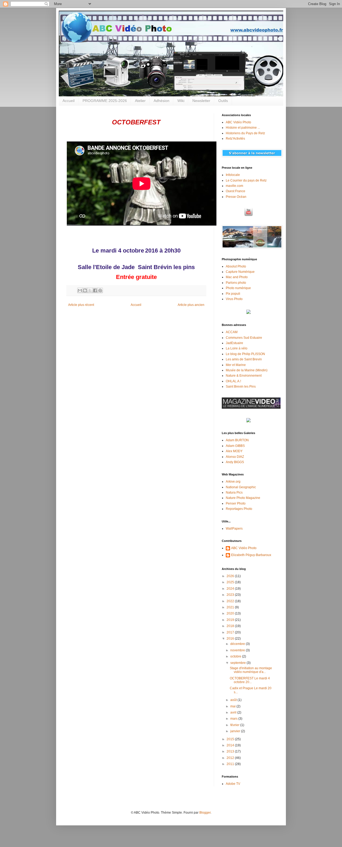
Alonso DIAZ (235, 457)
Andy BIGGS (235, 462)
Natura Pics (234, 492)
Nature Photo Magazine (243, 498)
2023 (231, 595)
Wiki (180, 101)
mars (234, 718)
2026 (231, 576)
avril (233, 712)
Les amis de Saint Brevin (244, 359)
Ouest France (235, 191)
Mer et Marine (236, 365)
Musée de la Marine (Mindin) (246, 370)
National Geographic (241, 487)
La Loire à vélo (236, 348)
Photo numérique (238, 288)
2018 (231, 626)
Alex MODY (234, 451)
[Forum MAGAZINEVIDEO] (251, 407)
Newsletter (201, 101)
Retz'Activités (235, 138)
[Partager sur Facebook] (95, 290)
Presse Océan (236, 197)
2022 (231, 601)
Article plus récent (81, 305)
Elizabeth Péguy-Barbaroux (251, 555)
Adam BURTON (237, 440)
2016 (231, 638)
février (235, 725)
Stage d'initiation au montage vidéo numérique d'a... (251, 670)
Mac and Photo (237, 277)
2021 (231, 607)
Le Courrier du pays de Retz (246, 180)
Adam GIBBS (235, 446)
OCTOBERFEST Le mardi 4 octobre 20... (250, 680)
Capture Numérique (240, 272)
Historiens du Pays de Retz (245, 133)
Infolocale (233, 175)
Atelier (140, 101)
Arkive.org (233, 481)
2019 (231, 620)
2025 (231, 582)
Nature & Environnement (244, 375)
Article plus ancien (191, 305)
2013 (231, 751)
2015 (231, 739)
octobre (236, 656)
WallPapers (234, 528)
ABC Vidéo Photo (238, 122)
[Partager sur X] (90, 290)
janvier (235, 731)
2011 (231, 764)
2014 (231, 745)
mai (233, 706)
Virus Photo (234, 299)
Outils (223, 101)
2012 (231, 758)
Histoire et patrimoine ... (243, 127)
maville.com (234, 186)
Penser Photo (236, 503)
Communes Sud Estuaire (244, 338)
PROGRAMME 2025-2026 (105, 101)
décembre (238, 644)
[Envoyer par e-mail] (80, 290)
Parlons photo (236, 283)
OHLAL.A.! (233, 381)
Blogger (205, 812)
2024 (231, 588)
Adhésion (161, 101)
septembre (238, 663)
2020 (231, 613)
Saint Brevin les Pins (241, 386)
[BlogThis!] (85, 290)
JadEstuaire (234, 343)
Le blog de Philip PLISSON (245, 354)
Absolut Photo (236, 266)
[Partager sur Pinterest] (100, 290)
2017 (231, 632)
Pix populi (233, 294)
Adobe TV (233, 784)
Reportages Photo (239, 509)
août (234, 700)
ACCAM (232, 332)
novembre (238, 650)
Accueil (69, 101)
